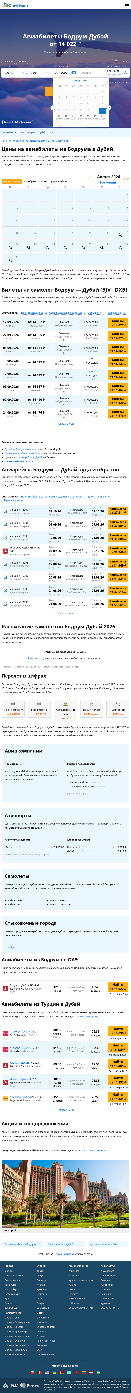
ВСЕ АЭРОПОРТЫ (110, 1307)
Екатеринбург (12, 1293)
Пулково (105, 1289)
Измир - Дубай (19, 1079)
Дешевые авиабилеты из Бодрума (25, 453)
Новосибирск (11, 1289)
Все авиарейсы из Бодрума (20, 1244)
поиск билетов (65, 1253)
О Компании (43, 1317)
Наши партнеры (46, 1340)
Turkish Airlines (77, 1298)
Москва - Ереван (13, 1326)
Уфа (6, 1298)
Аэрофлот (74, 1270)
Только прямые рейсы (54, 181)
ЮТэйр (72, 1284)
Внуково (105, 1280)
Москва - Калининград (16, 1336)
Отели (7, 61)
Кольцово (106, 1293)
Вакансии (42, 1345)
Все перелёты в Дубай (60, 1244)
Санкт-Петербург (13, 1275)
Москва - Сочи (12, 1317)
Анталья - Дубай (20, 1048)
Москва (8, 1270)
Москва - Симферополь (17, 1322)
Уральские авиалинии (81, 1280)
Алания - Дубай (19, 1062)
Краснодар (10, 1284)
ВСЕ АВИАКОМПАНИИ (81, 1307)
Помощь (41, 1331)
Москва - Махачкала (15, 1349)
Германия (42, 1293)
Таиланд (41, 1280)
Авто (21, 61)
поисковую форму (87, 1016)
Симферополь (12, 1280)
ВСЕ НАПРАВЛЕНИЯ (15, 1354)
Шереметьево (108, 1275)
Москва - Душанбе (14, 1340)
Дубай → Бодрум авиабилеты (22, 449)
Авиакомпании (60, 140)
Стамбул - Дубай (20, 1031)
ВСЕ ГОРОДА (11, 1307)
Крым (40, 1270)
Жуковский (107, 1284)
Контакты (42, 1322)
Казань (8, 1303)
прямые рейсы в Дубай (28, 457)
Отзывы (41, 1336)
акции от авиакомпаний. (92, 1150)
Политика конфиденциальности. (107, 1384)
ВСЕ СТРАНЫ (43, 1307)
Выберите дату (36, 658)
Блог (39, 1349)
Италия (41, 1284)
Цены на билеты (40, 140)
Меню (127, 4)
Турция (40, 1275)
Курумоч (105, 1303)
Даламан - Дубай (20, 1097)
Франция (42, 1289)
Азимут (73, 1289)
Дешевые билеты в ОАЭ (19, 461)
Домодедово (107, 1270)
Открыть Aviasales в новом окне (112, 82)
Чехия (40, 1298)
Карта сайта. (63, 1387)
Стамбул (10, 947)
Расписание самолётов (15, 140)
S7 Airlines (74, 1275)
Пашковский (108, 1298)
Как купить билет (46, 1354)
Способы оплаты (46, 1326)
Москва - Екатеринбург (17, 1345)
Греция (40, 1303)
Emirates (73, 1293)
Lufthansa (74, 1303)
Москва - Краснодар (15, 1331)
